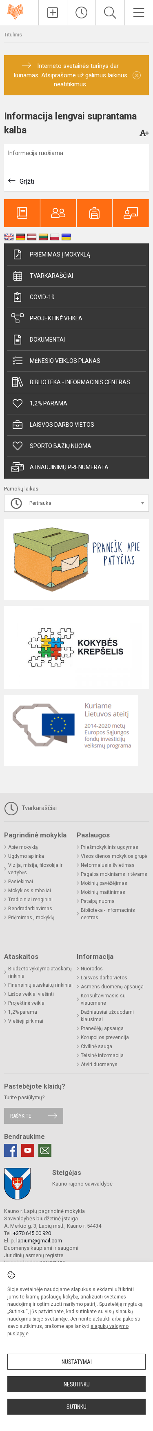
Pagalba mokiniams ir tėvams (114, 874)
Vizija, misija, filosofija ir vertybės (35, 868)
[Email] (44, 1150)
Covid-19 (42, 297)
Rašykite (20, 1116)
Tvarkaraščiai (51, 275)
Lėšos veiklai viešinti (31, 994)
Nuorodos (92, 969)
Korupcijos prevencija (105, 1037)
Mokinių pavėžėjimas (104, 883)
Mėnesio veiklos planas (65, 361)
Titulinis (13, 35)
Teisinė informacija (102, 1055)
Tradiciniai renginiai (30, 899)
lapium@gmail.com (39, 1241)
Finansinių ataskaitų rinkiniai (40, 985)
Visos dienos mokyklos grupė (114, 856)
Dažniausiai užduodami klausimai (107, 1015)
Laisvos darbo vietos (62, 424)
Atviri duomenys (99, 1064)
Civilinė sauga (96, 1046)
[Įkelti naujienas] (53, 12)
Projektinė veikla (56, 318)
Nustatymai (77, 1362)
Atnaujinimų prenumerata (69, 467)
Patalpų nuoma (98, 901)
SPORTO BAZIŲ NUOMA (60, 446)
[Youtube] (27, 1150)
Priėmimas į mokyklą (60, 254)
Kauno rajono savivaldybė (82, 1184)
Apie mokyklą (23, 847)
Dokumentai (47, 339)
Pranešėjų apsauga (102, 1028)
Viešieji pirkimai (25, 1021)
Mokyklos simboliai (29, 890)
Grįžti (27, 181)
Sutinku (76, 1407)
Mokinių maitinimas (103, 892)
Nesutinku (77, 1384)
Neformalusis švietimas (108, 865)
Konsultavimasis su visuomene (103, 999)
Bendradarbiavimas (30, 908)
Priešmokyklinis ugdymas (109, 847)
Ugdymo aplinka (26, 856)
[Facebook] (10, 1150)
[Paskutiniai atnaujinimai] (81, 12)
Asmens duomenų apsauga (112, 987)
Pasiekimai (20, 881)
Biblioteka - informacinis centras (80, 382)
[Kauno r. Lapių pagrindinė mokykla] (19, 11)
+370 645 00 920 (32, 1233)
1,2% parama (48, 403)
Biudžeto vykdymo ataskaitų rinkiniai (40, 972)
